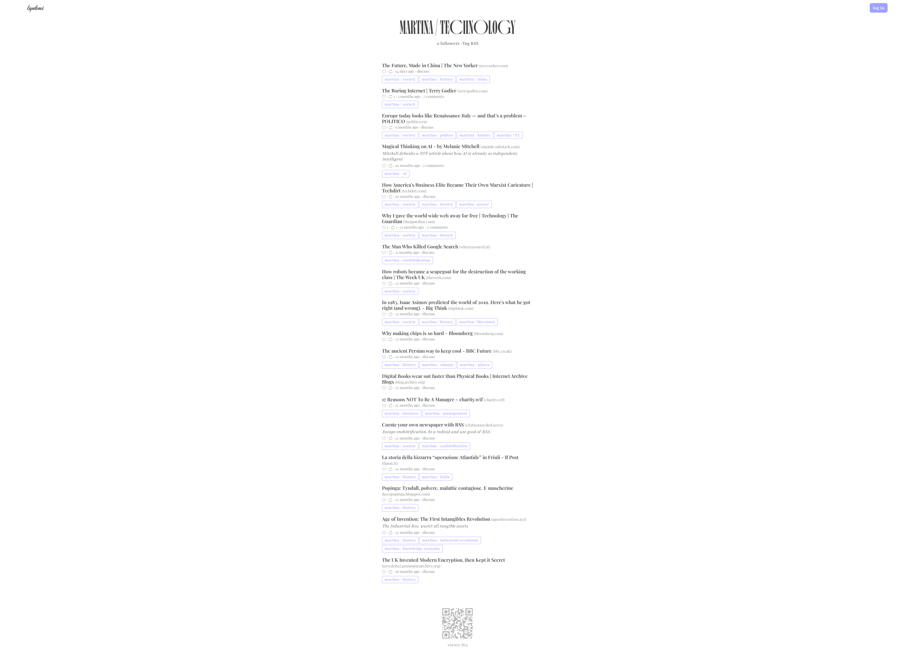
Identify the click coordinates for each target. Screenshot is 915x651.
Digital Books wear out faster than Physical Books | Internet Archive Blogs (455, 379)
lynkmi (35, 8)
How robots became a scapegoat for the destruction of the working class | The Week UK (454, 274)
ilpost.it (389, 463)
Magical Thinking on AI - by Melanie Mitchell (431, 146)
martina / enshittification (407, 260)
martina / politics (437, 135)
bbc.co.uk (502, 351)
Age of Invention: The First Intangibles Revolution (436, 519)
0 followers (448, 43)
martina (416, 30)
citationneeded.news (484, 424)
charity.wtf (494, 399)
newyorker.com (493, 65)
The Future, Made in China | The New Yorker (430, 65)
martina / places (475, 364)
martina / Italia (436, 477)
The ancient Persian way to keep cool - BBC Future (437, 350)
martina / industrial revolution (450, 540)
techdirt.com (414, 190)
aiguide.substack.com (500, 146)
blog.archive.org (410, 382)
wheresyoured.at (475, 246)
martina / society (400, 79)
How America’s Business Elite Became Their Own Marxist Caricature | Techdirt (457, 187)
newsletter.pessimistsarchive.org (411, 565)
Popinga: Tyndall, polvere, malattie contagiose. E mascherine (447, 488)
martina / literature (477, 322)
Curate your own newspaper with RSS (423, 424)
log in (878, 8)
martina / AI (396, 173)
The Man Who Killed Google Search (420, 246)
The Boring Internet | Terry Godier (420, 90)
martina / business (402, 413)
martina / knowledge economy (412, 548)
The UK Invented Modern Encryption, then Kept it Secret (443, 559)
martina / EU (508, 135)
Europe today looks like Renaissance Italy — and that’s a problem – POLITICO (454, 118)
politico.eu (416, 121)
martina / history (437, 79)
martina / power (474, 204)
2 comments (433, 96)
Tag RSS (470, 43)
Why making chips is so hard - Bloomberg (428, 333)
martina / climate (438, 364)
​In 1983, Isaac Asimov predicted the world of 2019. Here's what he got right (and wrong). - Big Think (456, 305)
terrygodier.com (472, 90)
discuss (423, 71)
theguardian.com (419, 221)
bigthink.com (460, 308)
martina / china (473, 79)
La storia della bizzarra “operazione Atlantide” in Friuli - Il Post (450, 457)
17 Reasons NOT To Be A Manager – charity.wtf (433, 399)
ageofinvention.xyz (509, 519)
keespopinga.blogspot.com (406, 493)
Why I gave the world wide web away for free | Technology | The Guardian (450, 218)
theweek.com (438, 277)
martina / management (446, 413)
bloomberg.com (488, 333)
